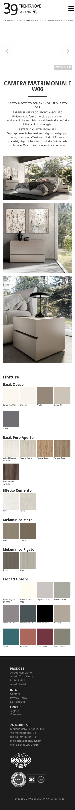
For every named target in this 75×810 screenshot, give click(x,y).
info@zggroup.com (29, 740)
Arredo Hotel (18, 684)
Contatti (15, 693)
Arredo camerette (21, 672)
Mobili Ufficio (18, 680)
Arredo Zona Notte (21, 676)
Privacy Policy (18, 697)
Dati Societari (18, 701)
